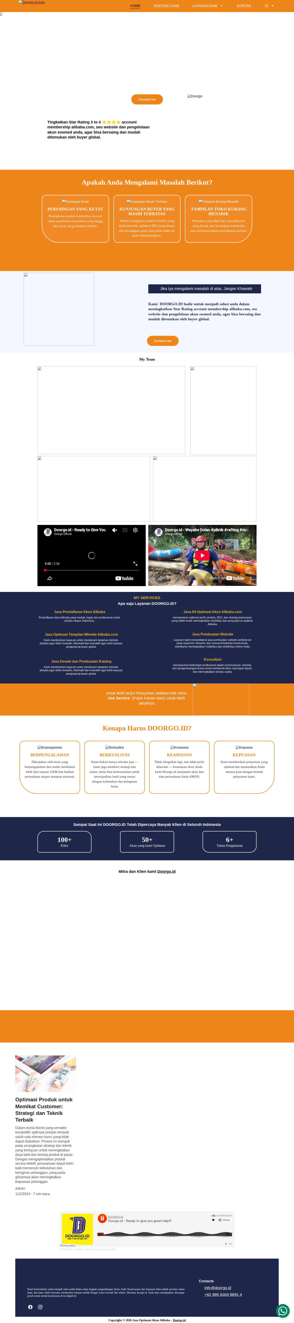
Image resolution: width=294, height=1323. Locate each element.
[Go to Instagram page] (40, 1307)
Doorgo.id (166, 871)
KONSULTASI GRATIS (147, 1033)
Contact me (147, 99)
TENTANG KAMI (166, 6)
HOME (135, 6)
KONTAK (244, 6)
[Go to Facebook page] (32, 1307)
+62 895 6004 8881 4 (223, 1294)
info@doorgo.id (217, 1288)
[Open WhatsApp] (283, 1311)
